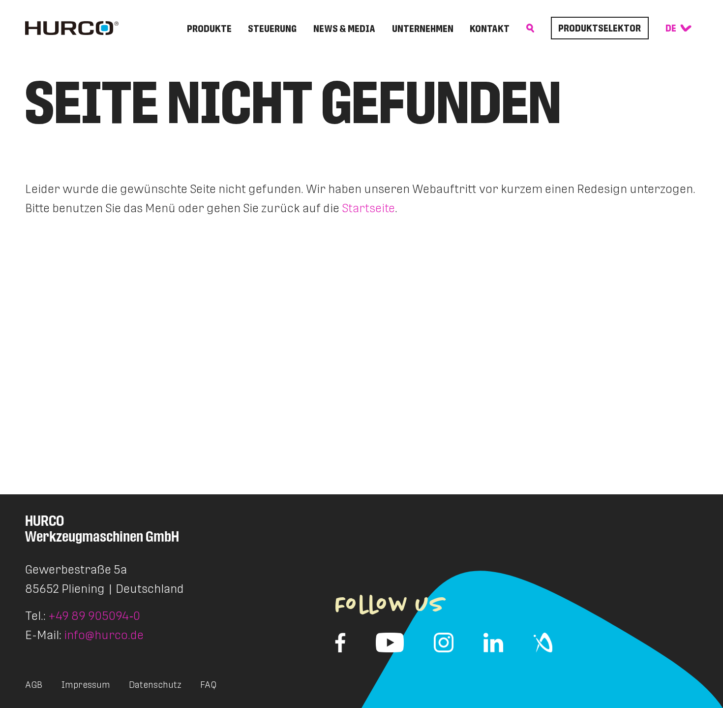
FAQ (208, 684)
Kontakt (490, 28)
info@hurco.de (104, 635)
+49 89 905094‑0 (94, 616)
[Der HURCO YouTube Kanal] (390, 642)
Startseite (368, 208)
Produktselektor (599, 28)
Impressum (85, 684)
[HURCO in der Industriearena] (543, 642)
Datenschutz (155, 684)
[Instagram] (443, 642)
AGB (33, 684)
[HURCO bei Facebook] (340, 642)
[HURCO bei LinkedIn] (493, 642)
